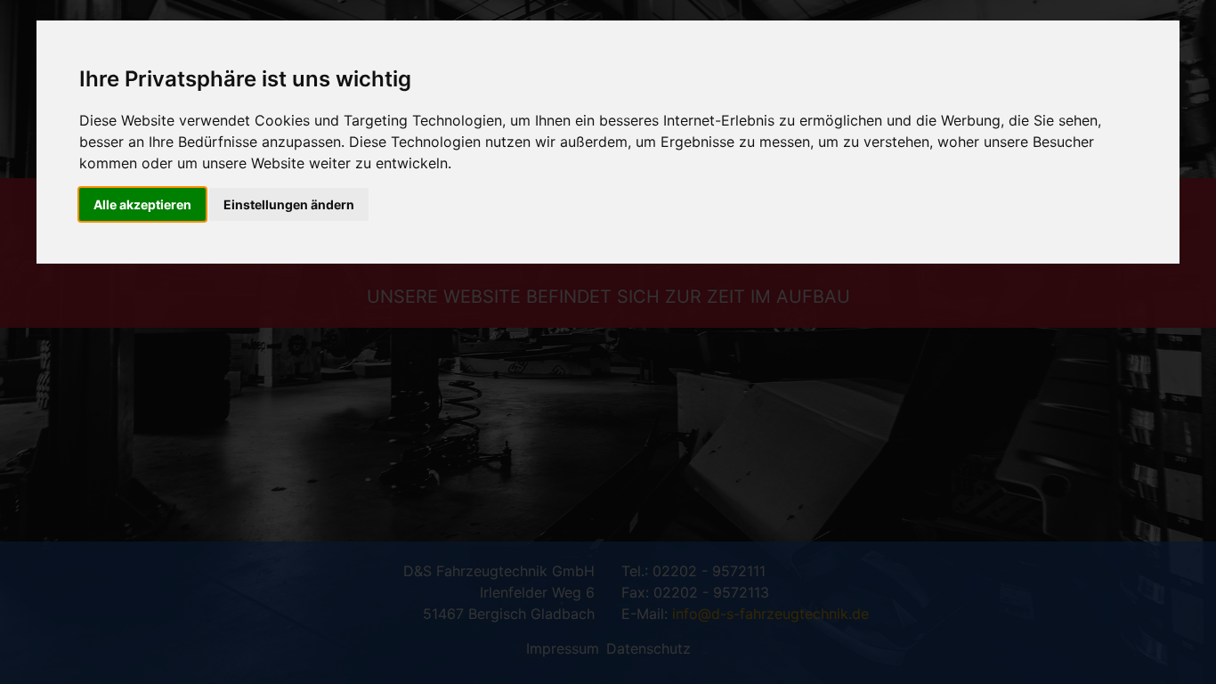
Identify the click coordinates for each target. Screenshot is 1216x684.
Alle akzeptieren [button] (142, 204)
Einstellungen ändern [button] (288, 204)
